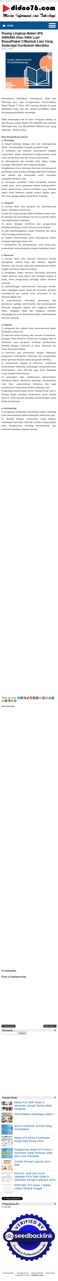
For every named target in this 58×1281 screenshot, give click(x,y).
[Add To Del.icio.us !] (28, 697)
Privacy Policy (37, 1273)
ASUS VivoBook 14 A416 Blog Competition (33, 1127)
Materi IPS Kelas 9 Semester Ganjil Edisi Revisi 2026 (32, 1139)
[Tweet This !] (18, 697)
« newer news (8, 1026)
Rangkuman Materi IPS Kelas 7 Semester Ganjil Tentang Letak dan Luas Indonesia (33, 1153)
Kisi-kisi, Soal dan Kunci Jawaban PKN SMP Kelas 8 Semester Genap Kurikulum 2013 (34, 1176)
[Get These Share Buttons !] (6, 700)
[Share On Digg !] (34, 697)
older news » (50, 1026)
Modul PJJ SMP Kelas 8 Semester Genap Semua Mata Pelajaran (33, 1105)
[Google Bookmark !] (9, 700)
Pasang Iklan (8, 1273)
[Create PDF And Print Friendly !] (12, 700)
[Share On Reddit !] (40, 697)
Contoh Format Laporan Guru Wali (32, 1163)
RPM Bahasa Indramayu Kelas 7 (34, 1114)
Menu (52, 25)
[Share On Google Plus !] (25, 697)
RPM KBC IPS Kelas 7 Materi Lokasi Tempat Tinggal (32, 1187)
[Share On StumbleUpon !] (31, 697)
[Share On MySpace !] (53, 697)
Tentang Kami (22, 1273)
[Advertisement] (29, 565)
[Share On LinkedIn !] (43, 697)
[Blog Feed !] (15, 700)
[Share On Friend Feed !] (49, 697)
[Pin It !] (37, 697)
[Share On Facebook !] (22, 697)
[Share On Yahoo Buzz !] (3, 700)
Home (10, 25)
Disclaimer (50, 1273)
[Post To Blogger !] (46, 697)
